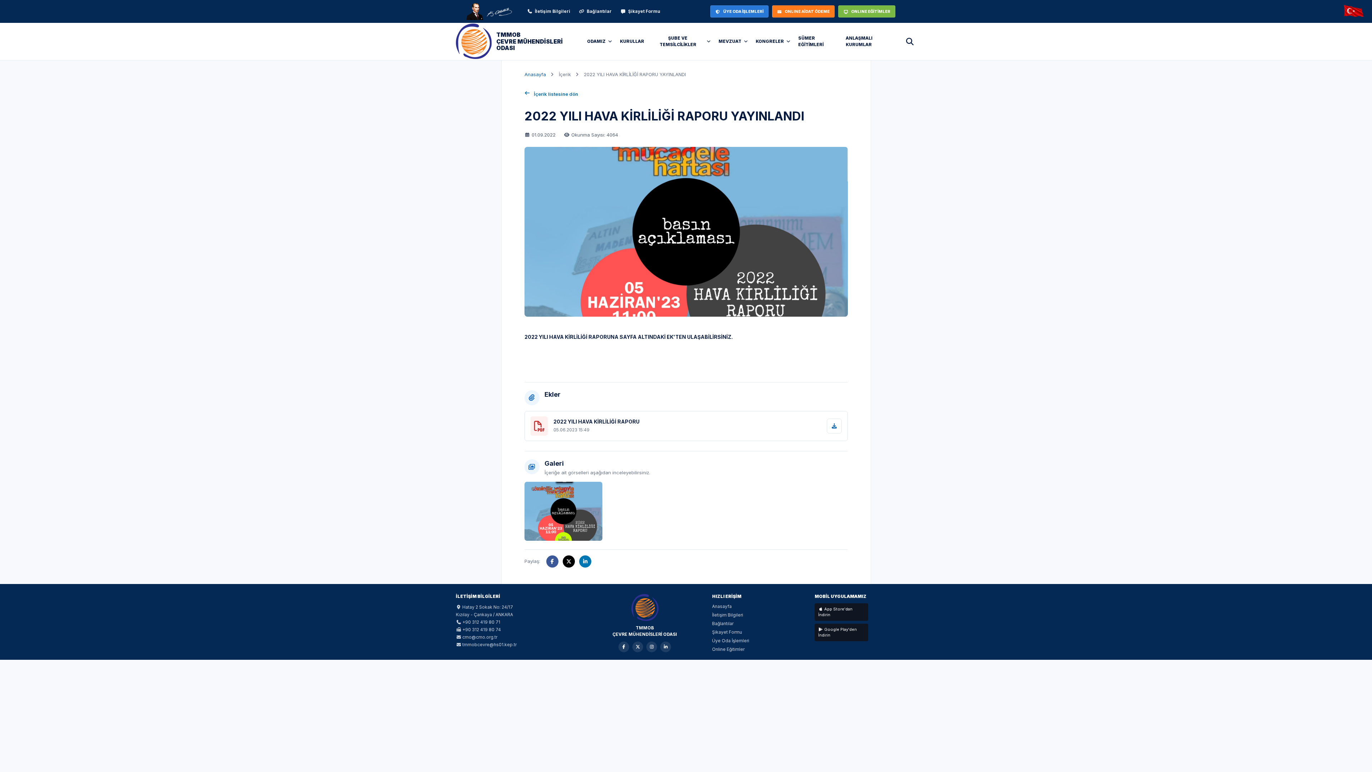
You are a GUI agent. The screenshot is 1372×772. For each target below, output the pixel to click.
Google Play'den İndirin (837, 632)
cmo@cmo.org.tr (479, 637)
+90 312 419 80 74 (481, 629)
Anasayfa (535, 74)
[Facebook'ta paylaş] (552, 561)
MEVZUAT (730, 41)
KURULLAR (632, 41)
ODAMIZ (596, 41)
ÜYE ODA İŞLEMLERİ (743, 11)
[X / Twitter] (637, 647)
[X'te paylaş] (569, 561)
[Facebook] (623, 647)
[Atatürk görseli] (488, 11)
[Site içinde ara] (909, 41)
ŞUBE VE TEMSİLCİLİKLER (678, 41)
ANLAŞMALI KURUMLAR (859, 41)
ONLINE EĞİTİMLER (870, 11)
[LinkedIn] (665, 647)
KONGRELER (770, 41)
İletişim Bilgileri (552, 11)
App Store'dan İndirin (835, 612)
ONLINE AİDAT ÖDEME (807, 11)
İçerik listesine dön (556, 94)
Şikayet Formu (644, 11)
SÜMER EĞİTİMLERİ (811, 41)
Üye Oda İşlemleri (730, 640)
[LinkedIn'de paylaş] (585, 561)
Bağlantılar (599, 11)
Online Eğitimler (728, 649)
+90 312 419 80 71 (481, 622)
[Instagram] (651, 647)
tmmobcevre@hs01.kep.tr (489, 644)
